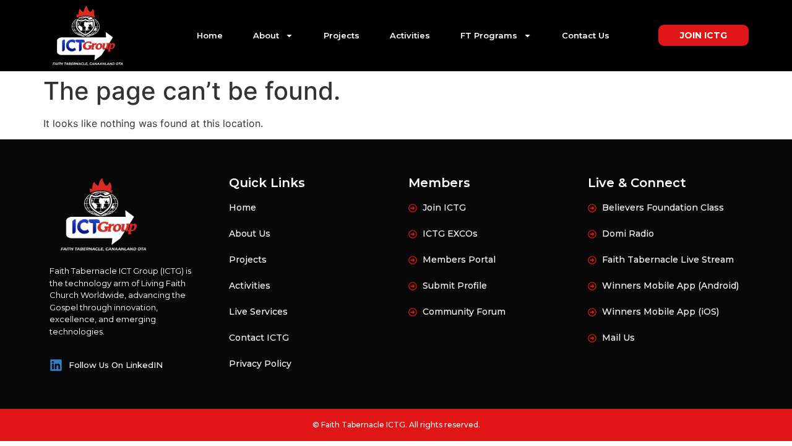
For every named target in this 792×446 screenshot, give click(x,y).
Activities (410, 35)
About (266, 35)
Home (210, 35)
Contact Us (585, 35)
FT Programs (488, 35)
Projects (341, 35)
